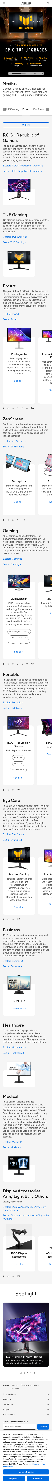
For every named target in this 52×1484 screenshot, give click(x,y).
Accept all (38, 1478)
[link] (26, 3)
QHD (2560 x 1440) (19, 637)
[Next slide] (47, 109)
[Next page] (37, 1373)
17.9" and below (18, 770)
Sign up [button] (43, 1426)
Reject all (14, 1478)
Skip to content (1, 8)
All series (16, 1388)
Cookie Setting (26, 1472)
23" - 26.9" (18, 757)
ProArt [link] (26, 109)
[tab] (9, 73)
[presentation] (15, 1373)
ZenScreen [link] (39, 109)
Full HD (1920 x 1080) (19, 644)
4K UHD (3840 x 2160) (19, 631)
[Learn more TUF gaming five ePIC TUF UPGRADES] (26, 76)
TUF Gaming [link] (12, 109)
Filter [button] (27, 124)
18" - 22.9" (18, 763)
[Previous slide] (4, 109)
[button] (4, 3)
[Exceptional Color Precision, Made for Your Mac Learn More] (26, 38)
